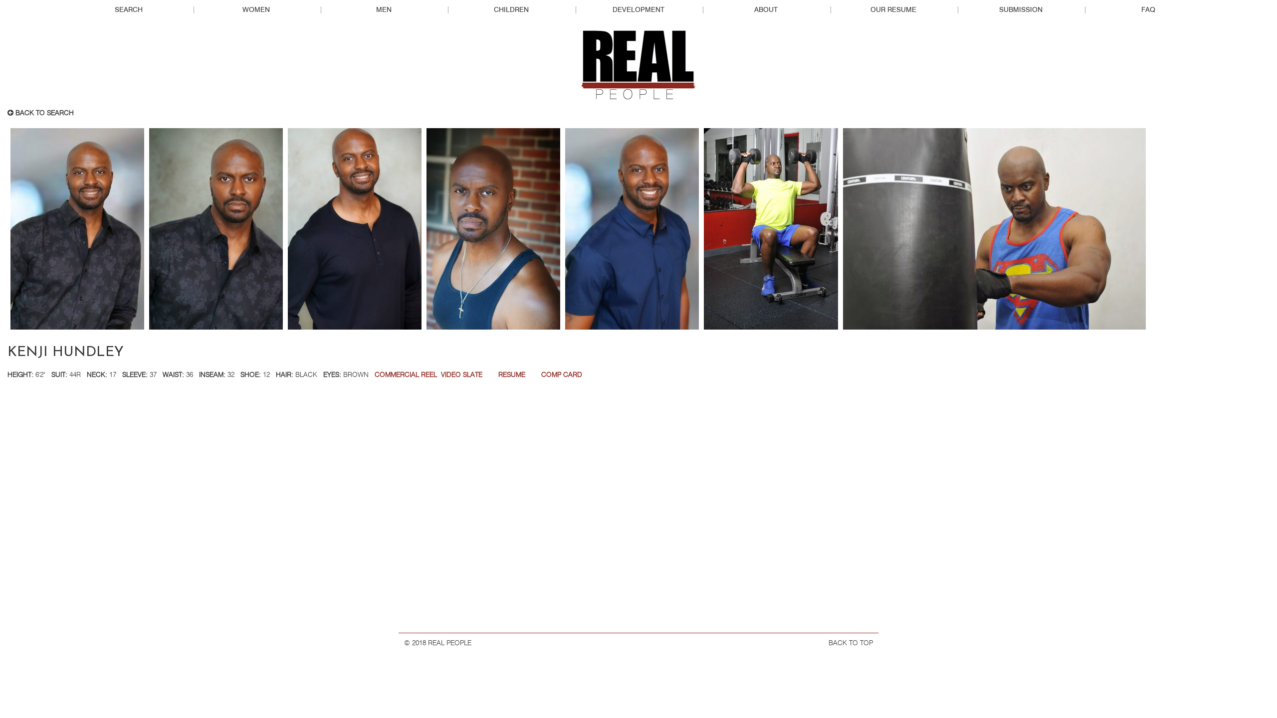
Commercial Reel (406, 374)
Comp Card (561, 374)
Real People (638, 65)
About (766, 9)
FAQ (1148, 9)
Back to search (43, 113)
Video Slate (461, 374)
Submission (1021, 9)
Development (638, 9)
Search (129, 9)
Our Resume (893, 9)
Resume (511, 374)
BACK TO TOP (851, 643)
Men (384, 9)
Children (511, 9)
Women (256, 9)
